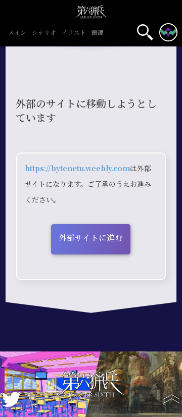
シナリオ (44, 33)
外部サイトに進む (91, 238)
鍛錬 (98, 33)
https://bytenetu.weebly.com (77, 169)
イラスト (74, 33)
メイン (17, 33)
